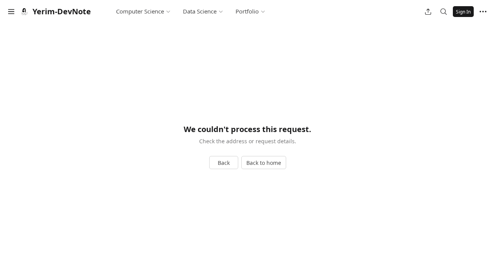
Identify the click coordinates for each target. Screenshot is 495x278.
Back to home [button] (263, 162)
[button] (11, 11)
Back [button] (224, 162)
